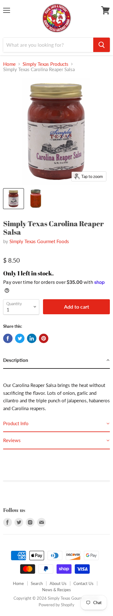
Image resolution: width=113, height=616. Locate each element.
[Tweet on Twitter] (19, 338)
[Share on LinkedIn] (31, 338)
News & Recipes (56, 589)
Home (9, 64)
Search (37, 583)
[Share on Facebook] (8, 338)
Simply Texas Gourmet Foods (39, 241)
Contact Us (83, 583)
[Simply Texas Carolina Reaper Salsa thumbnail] (13, 199)
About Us (58, 583)
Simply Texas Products (45, 64)
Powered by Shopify (56, 604)
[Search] (101, 45)
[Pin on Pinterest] (43, 338)
